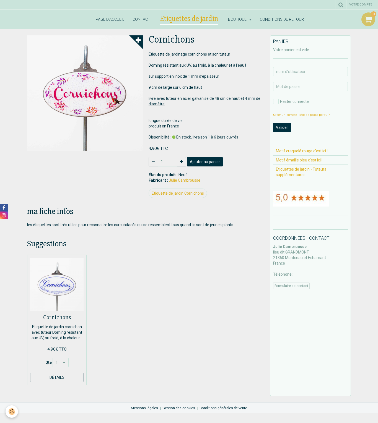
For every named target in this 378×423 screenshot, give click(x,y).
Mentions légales (144, 408)
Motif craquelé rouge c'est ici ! (302, 151)
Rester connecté (294, 101)
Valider (282, 127)
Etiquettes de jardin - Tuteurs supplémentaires (301, 172)
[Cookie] (12, 411)
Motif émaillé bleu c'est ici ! (299, 160)
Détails (57, 377)
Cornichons (57, 317)
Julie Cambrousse (184, 180)
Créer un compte (285, 115)
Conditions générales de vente (223, 408)
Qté (48, 362)
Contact (141, 19)
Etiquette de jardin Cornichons (178, 193)
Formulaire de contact (291, 286)
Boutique (237, 19)
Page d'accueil (110, 19)
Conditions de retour (282, 19)
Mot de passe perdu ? (314, 115)
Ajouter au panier (205, 162)
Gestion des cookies (178, 408)
